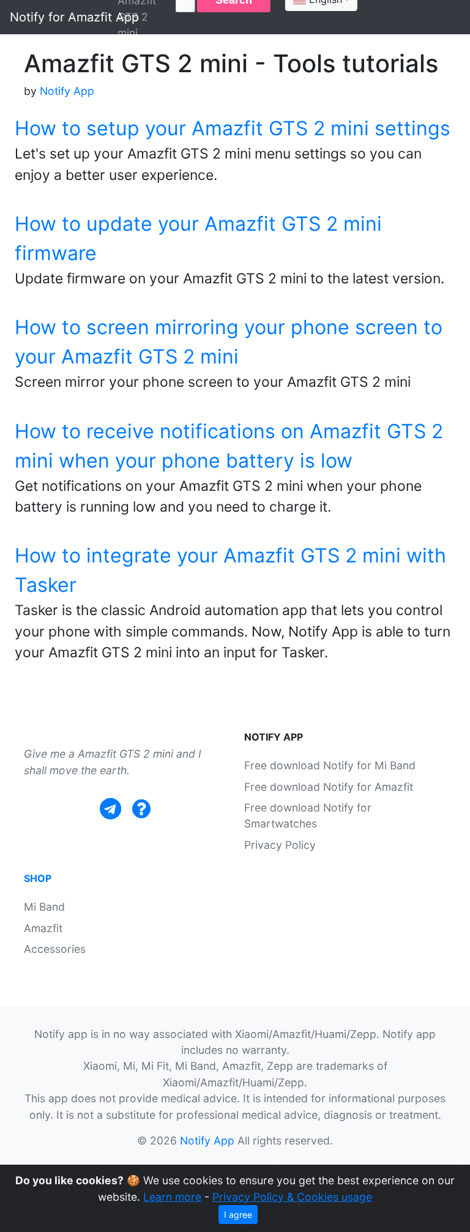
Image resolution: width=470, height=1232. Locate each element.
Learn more (172, 1196)
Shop (37, 878)
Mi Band (44, 906)
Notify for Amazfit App (74, 17)
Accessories (55, 949)
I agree (238, 1214)
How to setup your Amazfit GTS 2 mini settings (232, 128)
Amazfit (43, 928)
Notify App (67, 90)
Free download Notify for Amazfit (328, 786)
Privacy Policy (280, 844)
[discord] (141, 809)
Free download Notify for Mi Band (330, 765)
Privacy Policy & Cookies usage (292, 1196)
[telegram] (110, 809)
